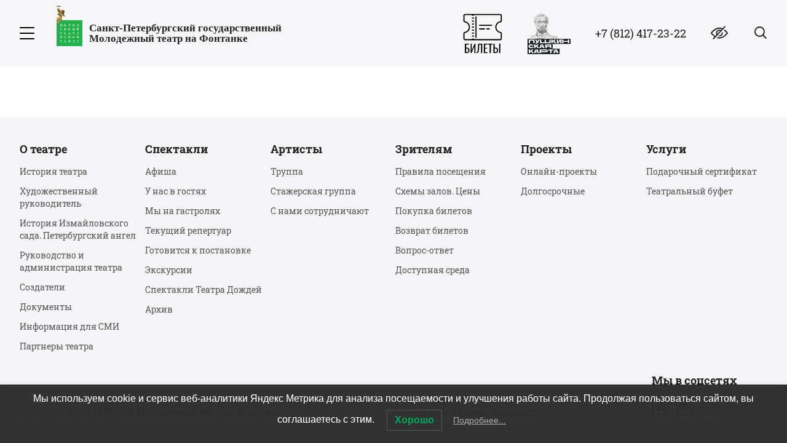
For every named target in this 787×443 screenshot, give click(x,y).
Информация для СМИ (69, 326)
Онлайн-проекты (559, 171)
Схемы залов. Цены (437, 191)
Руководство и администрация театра (71, 261)
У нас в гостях (175, 191)
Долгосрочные (553, 191)
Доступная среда (432, 270)
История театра (53, 171)
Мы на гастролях (182, 211)
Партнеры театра (56, 346)
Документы (46, 307)
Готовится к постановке (198, 250)
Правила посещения (440, 171)
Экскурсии (168, 270)
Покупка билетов (433, 211)
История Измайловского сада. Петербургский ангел (78, 229)
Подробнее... (479, 420)
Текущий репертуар (188, 230)
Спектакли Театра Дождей (203, 289)
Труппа (287, 171)
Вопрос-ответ (424, 250)
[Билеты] (482, 33)
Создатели (42, 287)
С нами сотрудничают (320, 211)
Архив (159, 309)
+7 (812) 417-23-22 (640, 33)
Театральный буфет (689, 191)
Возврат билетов (432, 230)
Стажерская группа (313, 191)
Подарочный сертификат (701, 171)
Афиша (160, 171)
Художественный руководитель (59, 197)
